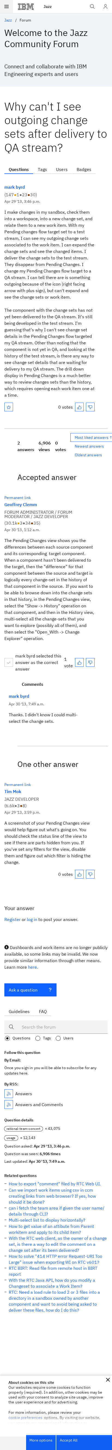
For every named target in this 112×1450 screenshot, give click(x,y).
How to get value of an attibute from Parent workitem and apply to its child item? (51, 1229)
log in (32, 919)
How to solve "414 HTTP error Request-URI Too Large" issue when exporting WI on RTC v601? (55, 1259)
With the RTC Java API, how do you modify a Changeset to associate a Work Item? (52, 1283)
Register (12, 919)
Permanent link (17, 497)
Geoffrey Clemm (20, 504)
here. (33, 967)
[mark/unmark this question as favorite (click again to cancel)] (8, 407)
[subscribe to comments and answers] (8, 1104)
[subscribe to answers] (8, 1093)
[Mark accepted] (8, 662)
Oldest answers (88, 454)
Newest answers (89, 446)
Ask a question (23, 990)
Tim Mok (12, 791)
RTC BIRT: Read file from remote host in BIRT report (53, 1271)
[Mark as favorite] (8, 407)
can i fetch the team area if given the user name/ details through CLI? (56, 1211)
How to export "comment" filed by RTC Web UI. (55, 1183)
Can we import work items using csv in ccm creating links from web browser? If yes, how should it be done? (52, 1196)
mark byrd (14, 187)
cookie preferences (25, 1417)
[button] (108, 1380)
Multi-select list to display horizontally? (47, 1220)
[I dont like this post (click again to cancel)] (90, 407)
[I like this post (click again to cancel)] (79, 407)
